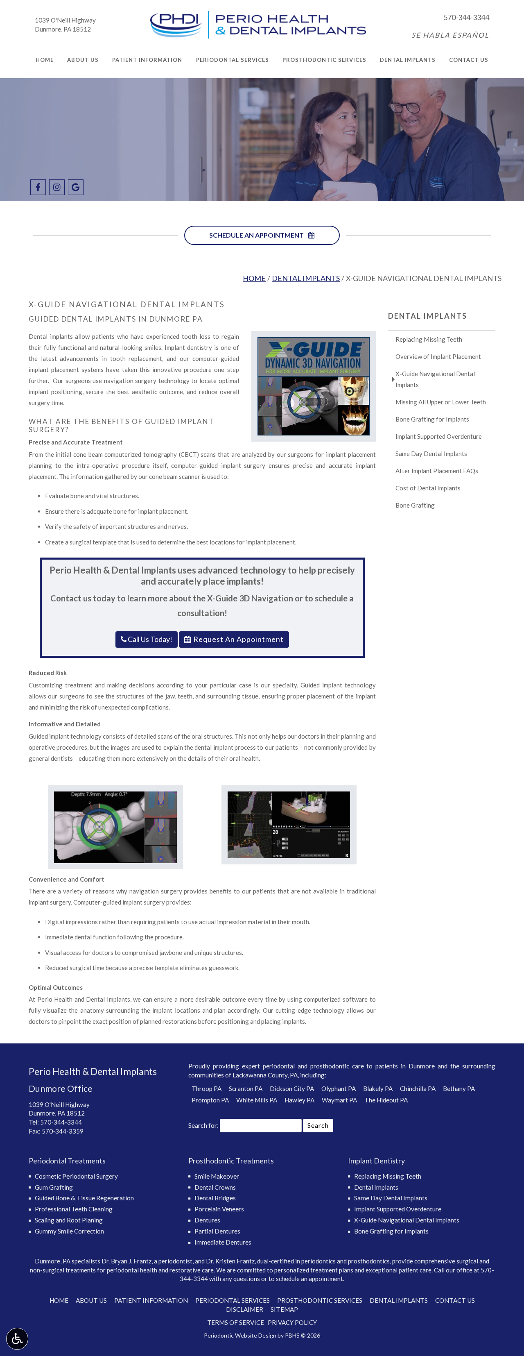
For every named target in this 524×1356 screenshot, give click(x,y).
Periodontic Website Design (240, 1335)
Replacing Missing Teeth (428, 339)
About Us (83, 60)
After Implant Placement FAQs (436, 470)
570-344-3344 (466, 17)
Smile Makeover (216, 1176)
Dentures (207, 1220)
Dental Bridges (215, 1198)
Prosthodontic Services (324, 60)
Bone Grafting (415, 505)
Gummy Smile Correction (69, 1231)
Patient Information (147, 60)
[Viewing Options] (17, 1339)
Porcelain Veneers (219, 1209)
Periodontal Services (232, 60)
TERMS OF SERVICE (235, 1322)
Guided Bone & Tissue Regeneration (84, 1198)
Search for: (203, 1125)
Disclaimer (244, 1309)
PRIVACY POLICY (292, 1322)
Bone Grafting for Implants (432, 419)
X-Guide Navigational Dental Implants (435, 379)
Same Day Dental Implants (431, 453)
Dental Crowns (215, 1187)
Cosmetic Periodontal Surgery (76, 1176)
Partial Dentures (217, 1231)
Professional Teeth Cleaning (74, 1209)
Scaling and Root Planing (69, 1220)
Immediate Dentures (222, 1242)
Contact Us (468, 60)
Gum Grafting (54, 1187)
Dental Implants (408, 60)
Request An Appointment (238, 639)
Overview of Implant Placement (438, 356)
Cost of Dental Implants (428, 488)
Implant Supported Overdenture (438, 436)
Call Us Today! (149, 639)
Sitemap (284, 1309)
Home (45, 60)
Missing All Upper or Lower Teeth (440, 402)
